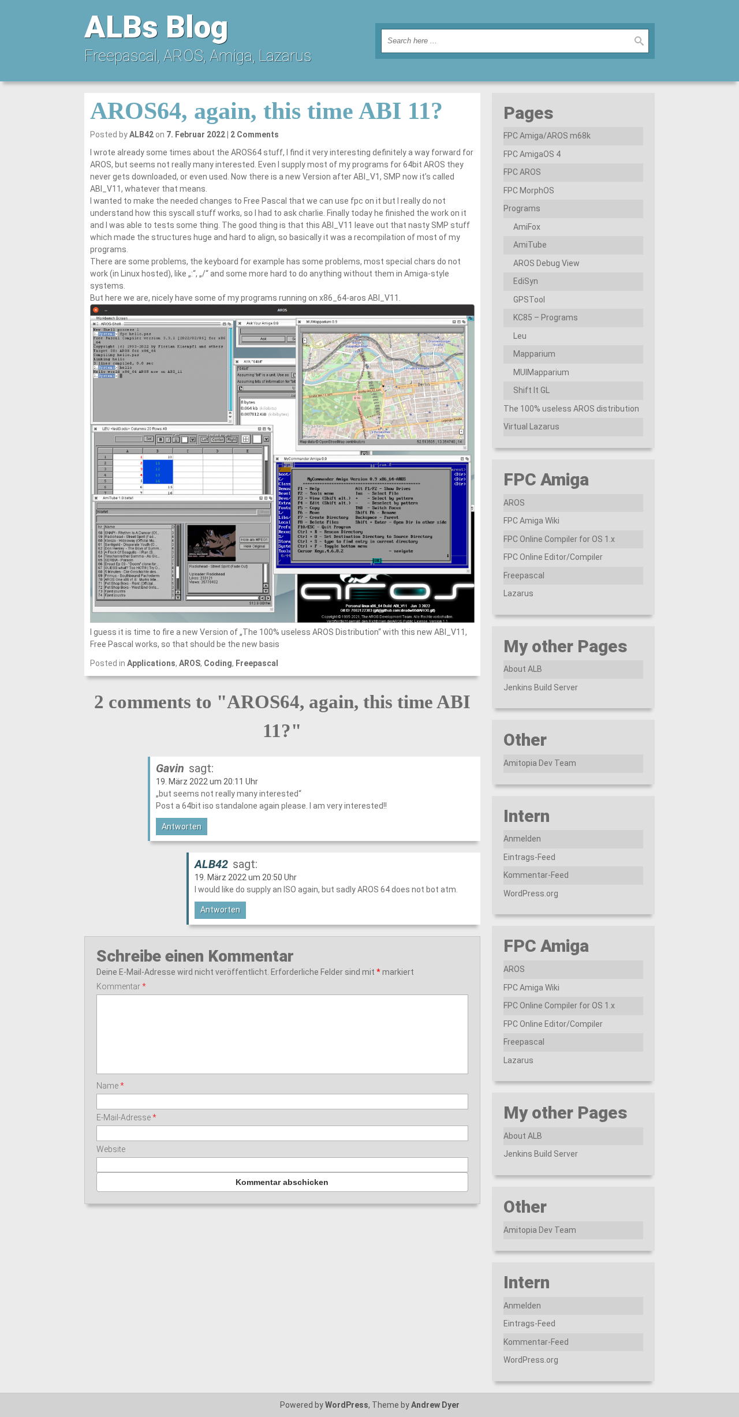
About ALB (522, 669)
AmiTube (530, 244)
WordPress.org (530, 893)
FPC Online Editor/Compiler (553, 557)
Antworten (181, 826)
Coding (218, 663)
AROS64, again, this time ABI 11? (266, 111)
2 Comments (254, 134)
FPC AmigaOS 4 (532, 154)
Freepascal (257, 663)
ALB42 (141, 134)
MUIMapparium (541, 372)
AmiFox (526, 226)
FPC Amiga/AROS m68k (547, 135)
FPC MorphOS (528, 190)
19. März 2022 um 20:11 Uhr (207, 781)
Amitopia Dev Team (539, 763)
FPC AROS (522, 172)
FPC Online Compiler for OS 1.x (559, 539)
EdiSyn (525, 281)
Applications (151, 663)
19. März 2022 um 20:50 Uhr (246, 877)
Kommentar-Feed (536, 875)
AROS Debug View (546, 263)
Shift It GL (531, 390)
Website (110, 1149)
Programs (521, 208)
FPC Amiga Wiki (531, 520)
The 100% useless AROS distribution (571, 408)
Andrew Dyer (435, 1404)
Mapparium (534, 353)
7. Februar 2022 (195, 134)
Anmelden (522, 838)
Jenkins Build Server (540, 687)
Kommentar (121, 986)
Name (110, 1085)
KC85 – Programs (545, 317)
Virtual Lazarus (531, 426)
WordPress (346, 1404)
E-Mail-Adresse (126, 1117)
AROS (189, 663)
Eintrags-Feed (529, 857)
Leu (520, 336)
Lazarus (518, 593)
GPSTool (529, 299)
